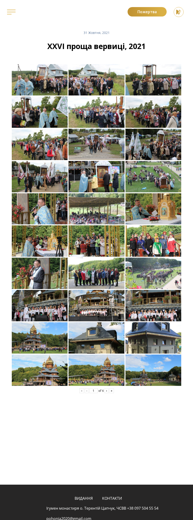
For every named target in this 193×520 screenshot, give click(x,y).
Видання (84, 498)
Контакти (112, 498)
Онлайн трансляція (179, 12)
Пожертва (147, 11)
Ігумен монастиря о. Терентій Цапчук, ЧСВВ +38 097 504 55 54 (102, 508)
